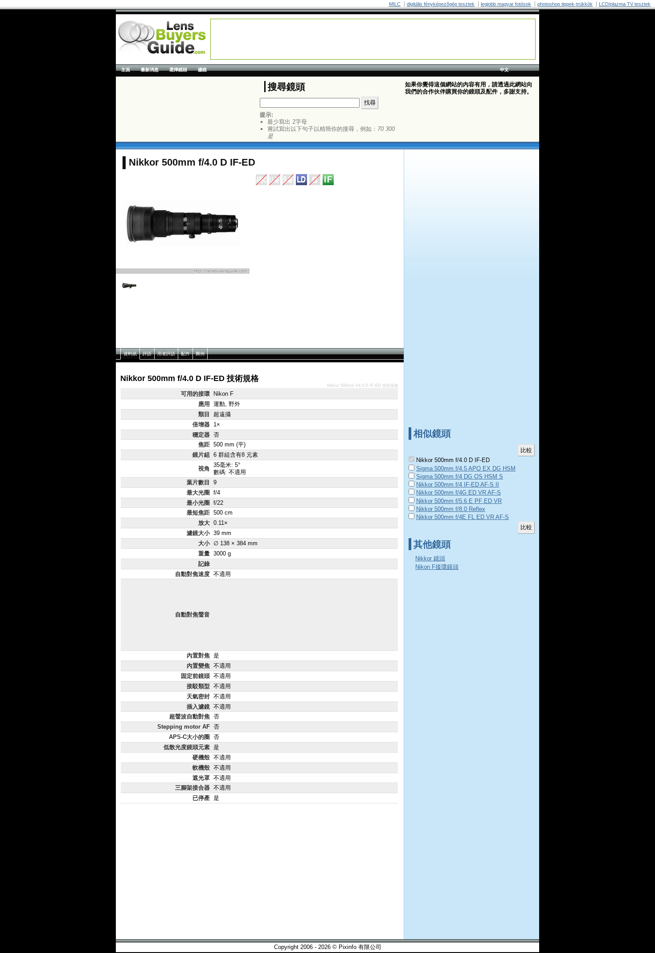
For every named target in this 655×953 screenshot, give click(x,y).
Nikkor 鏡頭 (430, 558)
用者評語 (166, 353)
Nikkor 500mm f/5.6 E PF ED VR (459, 501)
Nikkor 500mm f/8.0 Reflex (450, 509)
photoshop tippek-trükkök (565, 4)
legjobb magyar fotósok (506, 4)
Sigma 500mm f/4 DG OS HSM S (459, 476)
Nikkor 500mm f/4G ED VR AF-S (458, 492)
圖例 (200, 353)
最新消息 (150, 69)
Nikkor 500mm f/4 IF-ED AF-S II (457, 484)
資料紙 (130, 353)
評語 (147, 353)
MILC (395, 4)
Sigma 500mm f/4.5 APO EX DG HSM (466, 468)
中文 (504, 69)
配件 (185, 353)
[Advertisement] (373, 39)
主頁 (125, 69)
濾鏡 (202, 69)
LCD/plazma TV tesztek (625, 4)
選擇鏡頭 (178, 69)
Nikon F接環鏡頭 (436, 567)
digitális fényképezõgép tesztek (441, 4)
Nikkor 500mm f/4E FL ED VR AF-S (462, 517)
